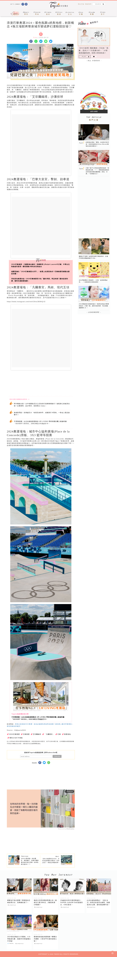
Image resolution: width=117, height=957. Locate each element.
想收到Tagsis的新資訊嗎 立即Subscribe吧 (40, 752)
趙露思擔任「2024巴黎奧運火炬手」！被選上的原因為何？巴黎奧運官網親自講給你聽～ (40, 272)
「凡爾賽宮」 (49, 734)
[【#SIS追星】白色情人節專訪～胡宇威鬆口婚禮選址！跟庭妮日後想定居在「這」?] (94, 37)
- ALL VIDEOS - (94, 60)
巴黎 (59, 734)
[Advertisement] (54, 383)
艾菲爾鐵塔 (37, 734)
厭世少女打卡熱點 (16, 738)
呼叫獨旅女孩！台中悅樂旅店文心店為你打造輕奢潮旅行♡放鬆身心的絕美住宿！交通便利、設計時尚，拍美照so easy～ (42, 405)
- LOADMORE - (94, 312)
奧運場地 (67, 734)
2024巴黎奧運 (14, 734)
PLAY (84, 56)
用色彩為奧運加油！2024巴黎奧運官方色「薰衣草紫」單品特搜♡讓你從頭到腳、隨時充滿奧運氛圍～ (39, 280)
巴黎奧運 (26, 734)
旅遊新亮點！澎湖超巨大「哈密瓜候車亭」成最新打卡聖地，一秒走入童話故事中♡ (42, 414)
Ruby (35, 37)
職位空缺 (81, 4)
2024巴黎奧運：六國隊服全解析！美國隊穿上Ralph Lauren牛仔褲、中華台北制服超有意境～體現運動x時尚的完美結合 (40, 265)
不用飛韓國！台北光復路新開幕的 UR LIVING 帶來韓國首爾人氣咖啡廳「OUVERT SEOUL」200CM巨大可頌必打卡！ (40, 422)
